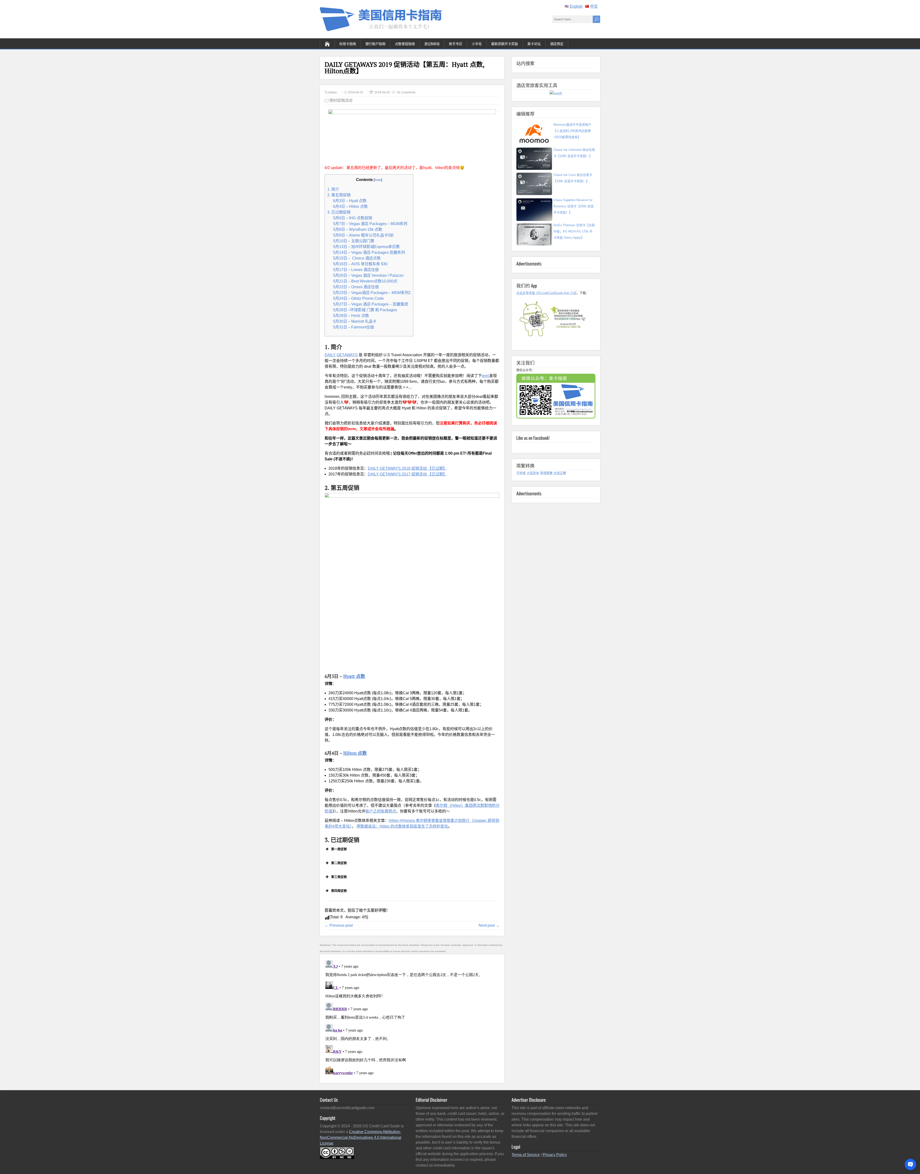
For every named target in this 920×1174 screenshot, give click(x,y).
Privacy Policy (555, 1155)
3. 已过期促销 (339, 212)
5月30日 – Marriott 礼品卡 (354, 321)
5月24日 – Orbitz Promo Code (358, 298)
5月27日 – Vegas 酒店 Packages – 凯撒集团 (370, 304)
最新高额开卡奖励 (504, 43)
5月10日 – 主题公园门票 (353, 241)
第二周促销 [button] (339, 863)
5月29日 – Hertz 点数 (351, 316)
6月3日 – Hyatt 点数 (350, 201)
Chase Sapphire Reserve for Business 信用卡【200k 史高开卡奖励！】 (573, 206)
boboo (332, 92)
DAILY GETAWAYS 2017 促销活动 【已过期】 (407, 474)
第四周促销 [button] (339, 890)
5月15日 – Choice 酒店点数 (357, 258)
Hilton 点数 (355, 753)
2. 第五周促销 (339, 195)
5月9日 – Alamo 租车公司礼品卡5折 (363, 235)
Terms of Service (526, 1155)
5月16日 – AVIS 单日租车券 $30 (360, 264)
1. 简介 (333, 189)
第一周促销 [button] (339, 849)
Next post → (489, 925)
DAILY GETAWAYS (341, 355)
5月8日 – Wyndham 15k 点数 (357, 229)
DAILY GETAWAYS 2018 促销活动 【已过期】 (407, 468)
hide (378, 180)
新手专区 (455, 43)
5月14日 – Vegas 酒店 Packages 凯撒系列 (369, 252)
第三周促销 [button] (339, 877)
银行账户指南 (375, 43)
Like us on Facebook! (533, 437)
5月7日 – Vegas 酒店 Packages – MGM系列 (370, 224)
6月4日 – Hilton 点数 (350, 206)
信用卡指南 (347, 43)
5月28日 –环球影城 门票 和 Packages (365, 310)
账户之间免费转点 (380, 811)
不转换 (521, 473)
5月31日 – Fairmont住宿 (353, 327)
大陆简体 (533, 473)
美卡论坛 (534, 43)
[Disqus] (411, 1018)
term (485, 376)
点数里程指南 (405, 43)
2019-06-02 (355, 92)
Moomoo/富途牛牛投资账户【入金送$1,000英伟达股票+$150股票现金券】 (572, 131)
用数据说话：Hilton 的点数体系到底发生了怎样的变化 (402, 826)
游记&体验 (432, 43)
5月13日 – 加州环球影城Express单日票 (366, 247)
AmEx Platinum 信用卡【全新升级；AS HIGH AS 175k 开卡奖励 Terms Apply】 (574, 231)
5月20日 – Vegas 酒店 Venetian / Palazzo (368, 275)
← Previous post (339, 925)
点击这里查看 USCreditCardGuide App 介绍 (546, 293)
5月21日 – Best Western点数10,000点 (365, 281)
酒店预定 (557, 43)
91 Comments (406, 92)
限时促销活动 (340, 100)
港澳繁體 (546, 473)
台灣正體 (559, 473)
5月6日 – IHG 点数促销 (352, 218)
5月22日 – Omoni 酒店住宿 (356, 287)
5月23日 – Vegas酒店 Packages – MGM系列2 (372, 293)
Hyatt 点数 (354, 676)
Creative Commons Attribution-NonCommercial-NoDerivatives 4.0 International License (360, 1137)
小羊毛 (477, 43)
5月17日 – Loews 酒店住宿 (356, 270)
